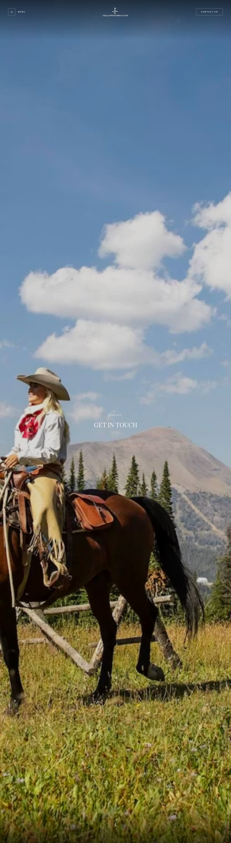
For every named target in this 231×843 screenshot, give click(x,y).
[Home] (115, 12)
